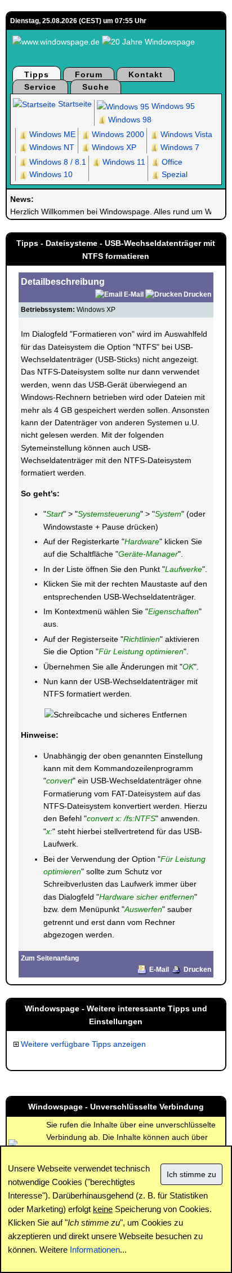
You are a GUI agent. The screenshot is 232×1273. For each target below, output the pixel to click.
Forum (88, 74)
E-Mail (134, 294)
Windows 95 (172, 106)
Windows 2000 (117, 134)
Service (40, 86)
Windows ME (51, 134)
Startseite (74, 103)
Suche (95, 86)
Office (170, 161)
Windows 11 (122, 161)
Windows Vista (185, 134)
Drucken (197, 294)
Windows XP (113, 147)
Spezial (173, 174)
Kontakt (145, 74)
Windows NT (50, 147)
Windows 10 (50, 174)
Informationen (95, 1249)
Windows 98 (128, 119)
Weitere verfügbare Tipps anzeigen (82, 1044)
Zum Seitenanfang (50, 958)
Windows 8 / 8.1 (56, 161)
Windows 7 (178, 147)
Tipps (36, 74)
